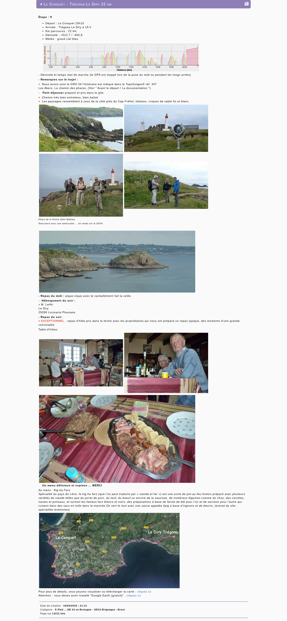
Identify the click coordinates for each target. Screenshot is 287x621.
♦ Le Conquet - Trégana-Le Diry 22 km (76, 4)
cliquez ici (144, 591)
